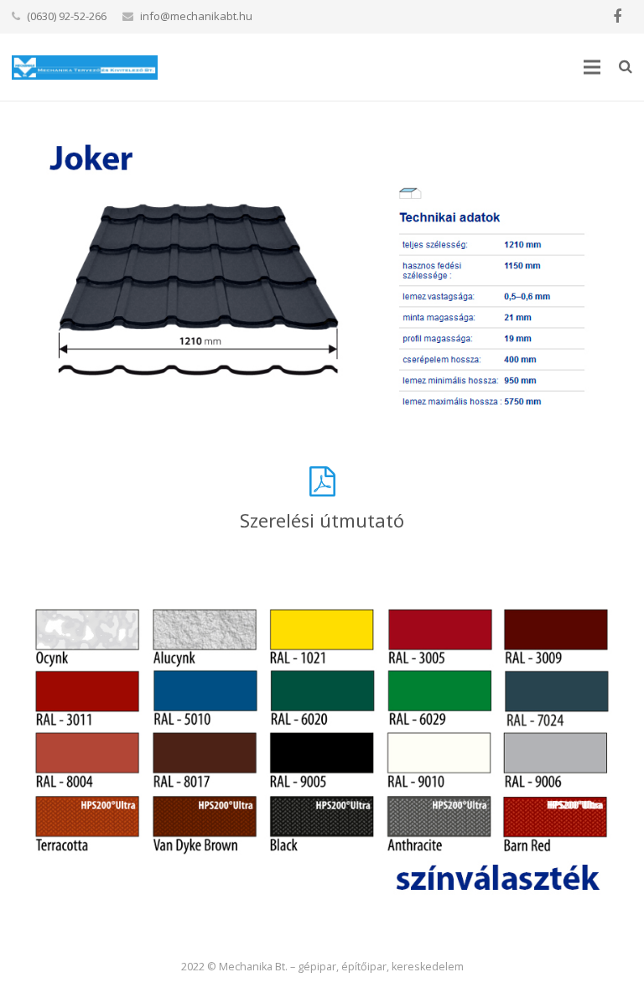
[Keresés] (625, 66)
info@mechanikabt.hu (196, 15)
